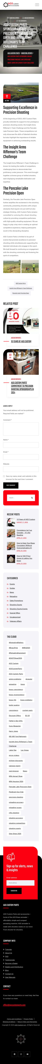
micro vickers (14, 755)
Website (6, 464)
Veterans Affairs (16, 621)
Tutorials (8, 949)
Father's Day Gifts (16, 721)
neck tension (14, 771)
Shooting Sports (14, 18)
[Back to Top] (37, 1060)
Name (6, 440)
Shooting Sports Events (18, 609)
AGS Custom (13, 663)
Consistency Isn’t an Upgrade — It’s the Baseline (24, 532)
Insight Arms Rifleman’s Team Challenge (20, 288)
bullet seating (14, 705)
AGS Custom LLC (20, 1025)
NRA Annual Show (16, 776)
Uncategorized (15, 617)
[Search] (32, 498)
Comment (7, 420)
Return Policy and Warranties (27, 1022)
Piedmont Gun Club (16, 792)
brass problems (26, 700)
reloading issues (15, 808)
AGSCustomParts (29, 18)
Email (6, 452)
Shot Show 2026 (15, 834)
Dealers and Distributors (14, 967)
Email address (11, 878)
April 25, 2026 (21, 564)
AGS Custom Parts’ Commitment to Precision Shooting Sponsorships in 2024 (22, 388)
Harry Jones (13, 731)
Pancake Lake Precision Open (20, 293)
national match (14, 766)
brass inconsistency (16, 695)
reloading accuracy (16, 802)
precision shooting (16, 797)
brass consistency (16, 689)
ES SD (27, 716)
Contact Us (9, 974)
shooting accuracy (16, 818)
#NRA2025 (26, 648)
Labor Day (12, 750)
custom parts (28, 710)
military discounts (16, 761)
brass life (12, 700)
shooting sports (15, 828)
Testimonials (10, 960)
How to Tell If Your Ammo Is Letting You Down (24, 558)
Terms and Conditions (14, 1019)
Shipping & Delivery (9, 1022)
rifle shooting (14, 813)
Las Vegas (25, 750)
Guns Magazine (15, 726)
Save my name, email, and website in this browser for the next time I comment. (21, 478)
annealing (12, 684)
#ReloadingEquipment (17, 653)
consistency (13, 710)
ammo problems (15, 679)
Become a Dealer (11, 963)
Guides (12, 588)
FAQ (6, 956)
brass (23, 684)
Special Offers (15, 613)
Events (12, 584)
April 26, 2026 (21, 551)
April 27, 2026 (21, 538)
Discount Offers (15, 716)
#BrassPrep (13, 648)
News (12, 592)
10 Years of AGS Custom (21, 341)
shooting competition (17, 823)
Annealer (29, 679)
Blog (7, 970)
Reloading (13, 596)
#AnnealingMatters (16, 643)
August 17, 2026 (22, 522)
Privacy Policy (28, 1019)
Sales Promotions (16, 600)
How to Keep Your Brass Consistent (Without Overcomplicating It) (26, 545)
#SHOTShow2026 (15, 658)
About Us (8, 953)
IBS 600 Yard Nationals (17, 736)
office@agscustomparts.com (14, 1005)
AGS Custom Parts (21, 283)
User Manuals (10, 977)
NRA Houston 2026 (16, 781)
